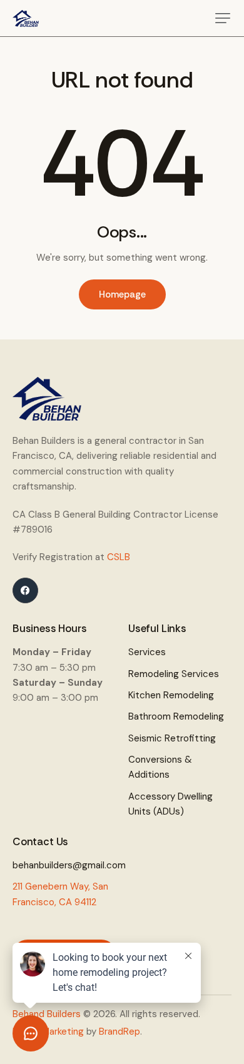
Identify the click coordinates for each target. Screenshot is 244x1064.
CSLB (118, 557)
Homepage (122, 294)
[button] (222, 18)
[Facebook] (25, 590)
